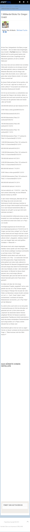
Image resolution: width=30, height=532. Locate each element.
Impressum (14, 526)
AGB (21, 526)
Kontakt (3, 526)
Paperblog (7, 522)
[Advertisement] (15, 434)
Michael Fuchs (22, 30)
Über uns (7, 526)
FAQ (19, 526)
